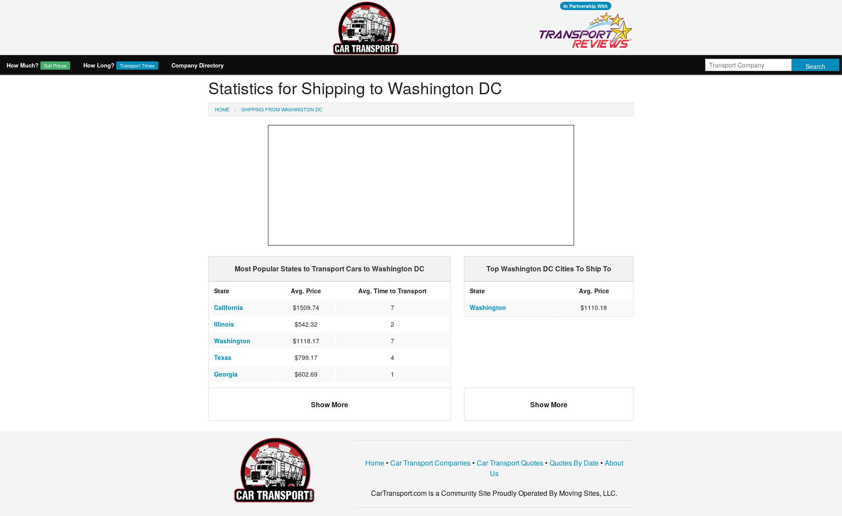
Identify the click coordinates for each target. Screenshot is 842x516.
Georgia (226, 374)
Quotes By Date (574, 463)
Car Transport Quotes (510, 463)
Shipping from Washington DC (281, 109)
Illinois (224, 324)
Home (222, 109)
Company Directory (197, 65)
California (228, 307)
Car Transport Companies (430, 463)
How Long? (119, 65)
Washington (232, 340)
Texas (223, 357)
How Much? (37, 65)
